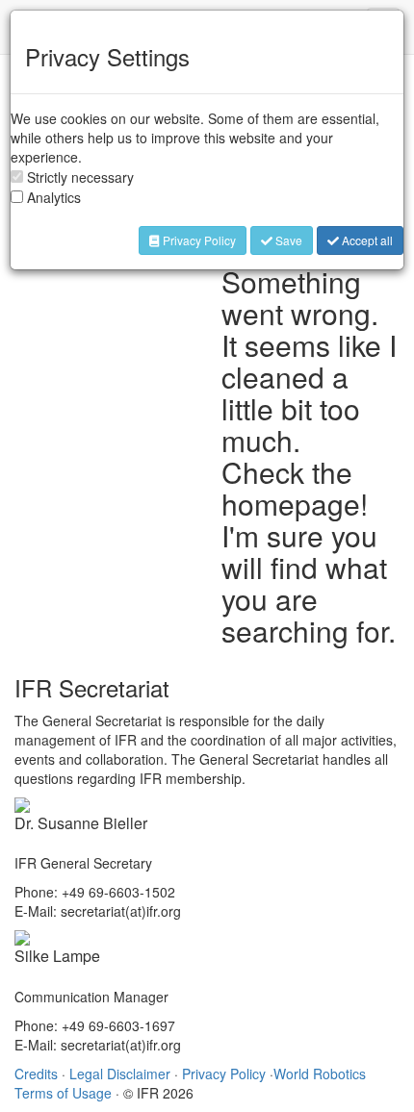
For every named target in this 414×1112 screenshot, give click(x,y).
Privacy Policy (198, 240)
